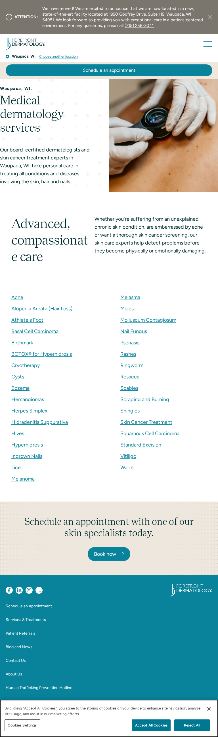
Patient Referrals (20, 633)
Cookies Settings (22, 725)
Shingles (130, 411)
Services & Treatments (26, 619)
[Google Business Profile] (39, 590)
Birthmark (22, 343)
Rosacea (129, 377)
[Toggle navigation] (207, 44)
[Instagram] (29, 590)
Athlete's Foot (27, 320)
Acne (17, 297)
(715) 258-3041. (139, 25)
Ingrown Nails (26, 456)
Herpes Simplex (29, 411)
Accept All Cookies (151, 725)
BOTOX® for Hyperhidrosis (41, 354)
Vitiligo (128, 456)
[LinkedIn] (19, 590)
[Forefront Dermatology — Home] (25, 44)
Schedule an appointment (109, 70)
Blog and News (19, 647)
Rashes (128, 354)
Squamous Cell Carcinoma (149, 433)
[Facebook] (9, 590)
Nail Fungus (133, 331)
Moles (127, 309)
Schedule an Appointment (29, 606)
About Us (14, 674)
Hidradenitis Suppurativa (39, 422)
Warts (126, 467)
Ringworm (131, 365)
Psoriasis (129, 343)
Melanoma (23, 479)
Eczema (20, 388)
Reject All (192, 725)
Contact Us (16, 660)
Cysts (17, 377)
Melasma (130, 297)
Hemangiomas (27, 399)
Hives (17, 433)
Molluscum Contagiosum (148, 320)
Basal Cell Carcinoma (34, 331)
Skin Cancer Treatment (146, 422)
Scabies (129, 388)
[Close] (210, 17)
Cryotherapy (25, 365)
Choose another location (58, 56)
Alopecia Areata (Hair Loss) (41, 309)
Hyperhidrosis (27, 445)
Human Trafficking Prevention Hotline (39, 687)
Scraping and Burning (144, 399)
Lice (16, 467)
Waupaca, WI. (24, 56)
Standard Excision (140, 445)
